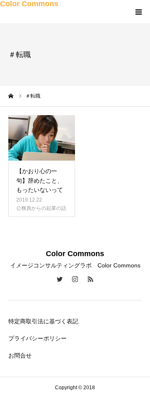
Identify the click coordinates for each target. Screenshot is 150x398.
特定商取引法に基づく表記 (43, 321)
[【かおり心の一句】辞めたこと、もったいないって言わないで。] (41, 138)
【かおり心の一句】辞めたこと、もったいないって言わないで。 (39, 185)
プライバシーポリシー (37, 338)
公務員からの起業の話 (41, 208)
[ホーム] (11, 96)
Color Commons (29, 4)
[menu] (138, 11)
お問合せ (20, 355)
